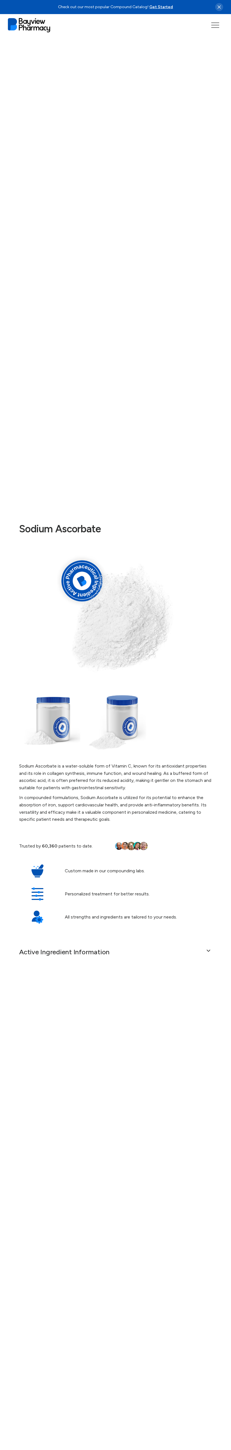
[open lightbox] (115, 615)
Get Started (161, 7)
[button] (215, 25)
